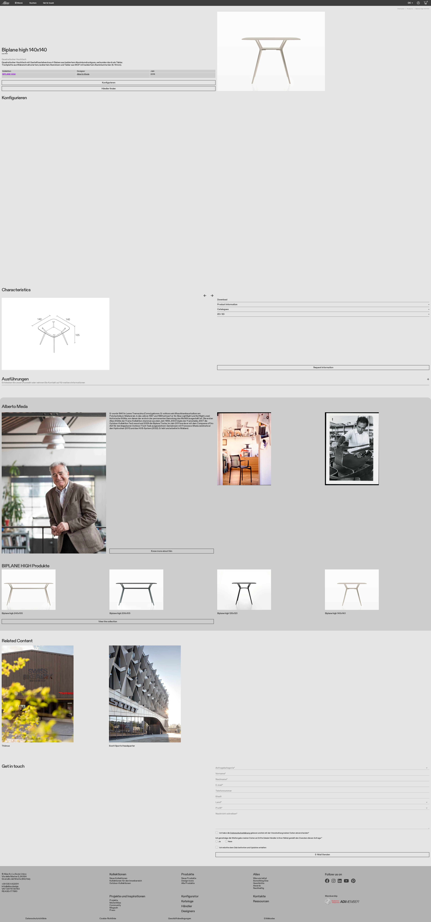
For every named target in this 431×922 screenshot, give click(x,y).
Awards (257, 885)
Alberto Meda (83, 74)
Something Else (260, 881)
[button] (215, 381)
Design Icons (187, 881)
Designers (188, 911)
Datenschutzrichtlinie (35, 918)
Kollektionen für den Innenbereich (125, 881)
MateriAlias (115, 903)
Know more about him (161, 551)
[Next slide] (211, 295)
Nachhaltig (258, 888)
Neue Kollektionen (118, 878)
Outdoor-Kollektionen (120, 883)
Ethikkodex (269, 918)
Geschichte (258, 883)
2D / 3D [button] (220, 314)
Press (112, 910)
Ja (219, 841)
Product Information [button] (227, 304)
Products (410, 9)
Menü (20, 3)
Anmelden (418, 2)
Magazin (113, 908)
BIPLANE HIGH (9, 74)
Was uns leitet (260, 878)
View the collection (107, 621)
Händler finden (108, 88)
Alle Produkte (188, 883)
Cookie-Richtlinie (107, 918)
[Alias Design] (5, 2)
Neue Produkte (188, 878)
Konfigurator (190, 896)
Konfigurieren (108, 82)
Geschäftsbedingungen (179, 918)
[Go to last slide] (205, 295)
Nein (230, 841)
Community (115, 905)
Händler (186, 906)
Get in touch (48, 3)
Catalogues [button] (223, 309)
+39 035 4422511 (10, 883)
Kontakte (259, 896)
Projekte (113, 900)
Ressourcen (261, 901)
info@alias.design (10, 886)
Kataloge (187, 901)
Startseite (400, 9)
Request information (323, 367)
